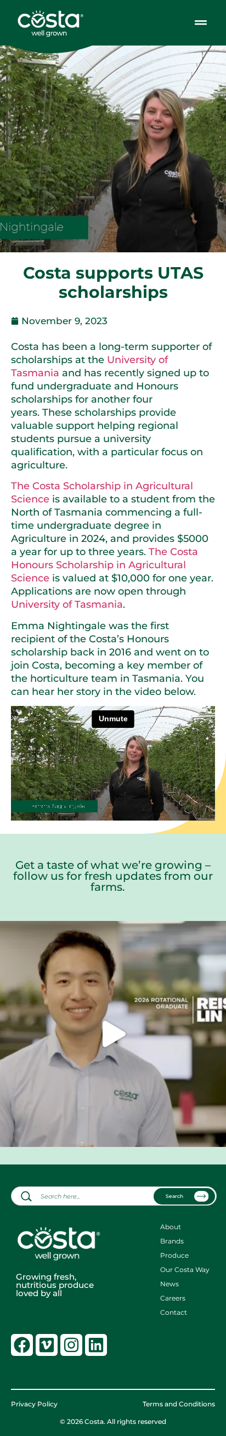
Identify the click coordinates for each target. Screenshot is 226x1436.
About (170, 1227)
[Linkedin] (96, 1345)
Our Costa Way (185, 1270)
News (169, 1284)
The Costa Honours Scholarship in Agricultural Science (104, 565)
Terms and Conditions (179, 1404)
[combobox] (114, 1196)
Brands (172, 1241)
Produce (174, 1255)
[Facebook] (22, 1345)
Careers (172, 1298)
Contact (173, 1312)
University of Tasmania (67, 604)
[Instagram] (71, 1345)
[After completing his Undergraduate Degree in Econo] (113, 1034)
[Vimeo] (47, 1345)
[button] (200, 23)
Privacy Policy (34, 1404)
